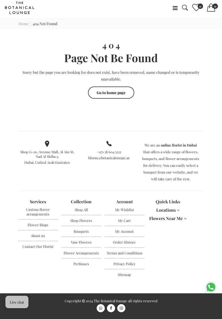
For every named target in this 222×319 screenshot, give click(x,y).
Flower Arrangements (81, 253)
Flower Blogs (38, 224)
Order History (124, 242)
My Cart (124, 220)
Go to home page (111, 92)
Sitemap (124, 274)
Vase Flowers (81, 242)
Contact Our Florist (38, 246)
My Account (124, 231)
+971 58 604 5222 (109, 151)
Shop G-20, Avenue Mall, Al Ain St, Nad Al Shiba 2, (47, 154)
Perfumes (81, 263)
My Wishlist (124, 209)
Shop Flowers (81, 220)
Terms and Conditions (124, 253)
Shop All (81, 209)
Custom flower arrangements (38, 211)
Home (23, 23)
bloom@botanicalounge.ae (109, 157)
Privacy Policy (124, 263)
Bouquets (81, 231)
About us (38, 235)
